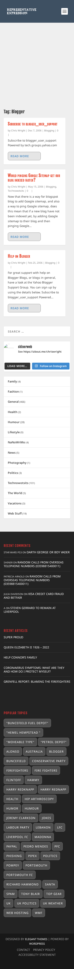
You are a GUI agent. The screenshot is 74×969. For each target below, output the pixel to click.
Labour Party (17, 827)
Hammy (33, 780)
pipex (32, 856)
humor (12, 808)
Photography (17, 463)
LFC (59, 827)
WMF (38, 913)
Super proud (13, 637)
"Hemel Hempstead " (23, 732)
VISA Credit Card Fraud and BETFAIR (34, 596)
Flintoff (13, 780)
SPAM (10, 894)
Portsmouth (36, 865)
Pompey (12, 865)
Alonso (12, 751)
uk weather (53, 903)
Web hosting (17, 913)
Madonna (43, 837)
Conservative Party (49, 761)
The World (15, 493)
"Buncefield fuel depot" (27, 723)
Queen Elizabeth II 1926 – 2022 (26, 647)
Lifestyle (14, 432)
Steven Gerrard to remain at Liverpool (30, 610)
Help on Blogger (19, 256)
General (13, 402)
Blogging (49, 130)
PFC (57, 846)
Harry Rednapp (53, 789)
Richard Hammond (22, 884)
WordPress (37, 943)
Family (12, 381)
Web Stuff (15, 513)
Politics (13, 473)
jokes (46, 818)
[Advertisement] (37, 62)
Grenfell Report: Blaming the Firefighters (37, 681)
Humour (14, 422)
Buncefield (16, 761)
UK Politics (27, 903)
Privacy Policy (44, 950)
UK (8, 903)
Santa (50, 884)
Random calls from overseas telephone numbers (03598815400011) (34, 564)
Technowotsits (16, 190)
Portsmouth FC (19, 875)
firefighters (17, 770)
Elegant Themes (36, 939)
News (12, 452)
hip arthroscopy (39, 799)
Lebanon (43, 827)
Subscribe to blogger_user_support (33, 123)
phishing (14, 856)
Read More (19, 156)
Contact (23, 950)
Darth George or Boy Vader (48, 552)
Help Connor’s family (20, 657)
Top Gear (54, 894)
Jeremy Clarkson (21, 818)
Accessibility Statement (37, 955)
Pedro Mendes (35, 846)
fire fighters (46, 770)
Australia (34, 751)
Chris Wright (18, 130)
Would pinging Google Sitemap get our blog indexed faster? (34, 178)
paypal (11, 846)
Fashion (13, 391)
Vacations (15, 503)
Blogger (56, 751)
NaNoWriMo (16, 442)
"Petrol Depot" (54, 742)
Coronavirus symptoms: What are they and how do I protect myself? (34, 669)
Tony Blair (30, 894)
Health (12, 412)
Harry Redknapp (20, 789)
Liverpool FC (17, 837)
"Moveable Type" (20, 742)
